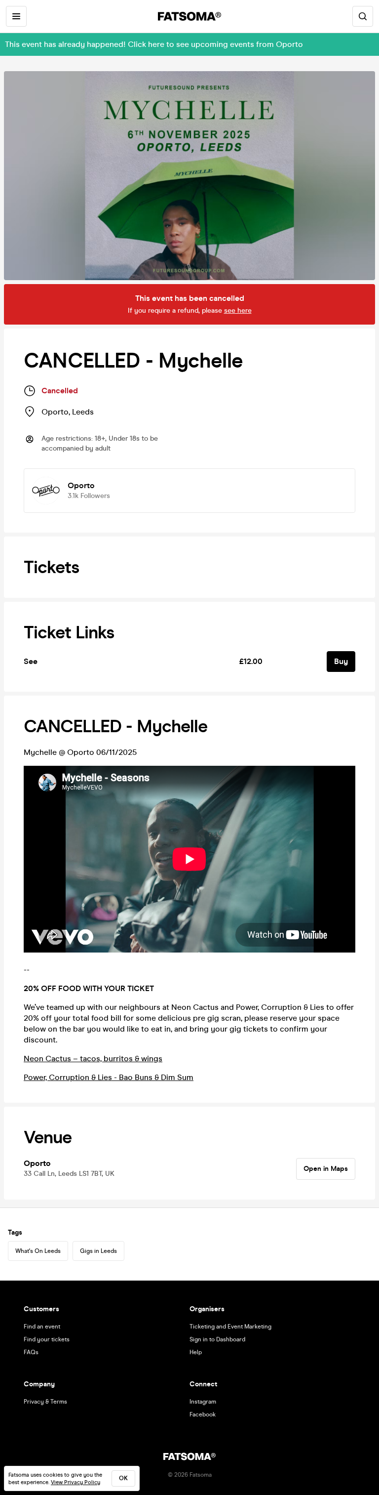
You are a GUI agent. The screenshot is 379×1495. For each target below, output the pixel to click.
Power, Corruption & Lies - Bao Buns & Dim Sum (108, 1077)
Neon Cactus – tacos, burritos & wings (93, 1058)
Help (196, 1352)
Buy (341, 661)
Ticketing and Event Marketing (230, 1326)
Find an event (42, 1326)
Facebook (203, 1414)
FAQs (31, 1352)
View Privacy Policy (75, 1482)
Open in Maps (325, 1168)
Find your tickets (47, 1339)
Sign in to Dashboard (217, 1339)
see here (238, 310)
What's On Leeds (38, 1250)
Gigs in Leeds (98, 1250)
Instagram (203, 1401)
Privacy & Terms (45, 1401)
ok (123, 1478)
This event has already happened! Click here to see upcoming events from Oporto (154, 44)
